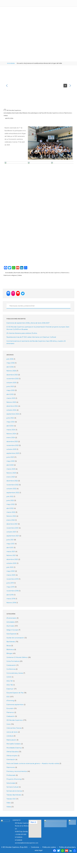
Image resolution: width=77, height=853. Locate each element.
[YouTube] (18, 293)
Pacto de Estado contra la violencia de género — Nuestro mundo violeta (33, 763)
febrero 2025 (11, 402)
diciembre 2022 (12, 481)
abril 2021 (10, 547)
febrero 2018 (11, 603)
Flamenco (10, 712)
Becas (9, 646)
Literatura (10, 736)
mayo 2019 (10, 587)
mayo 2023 (11, 461)
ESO (8, 697)
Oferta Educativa (12, 752)
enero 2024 (11, 437)
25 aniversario (11, 618)
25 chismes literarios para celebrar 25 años (22, 333)
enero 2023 (11, 477)
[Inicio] (4, 63)
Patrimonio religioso (10, 275)
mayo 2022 (11, 504)
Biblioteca (10, 649)
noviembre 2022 (13, 485)
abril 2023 (10, 465)
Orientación (11, 759)
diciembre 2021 (12, 524)
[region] (38, 85)
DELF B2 (10, 685)
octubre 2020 (11, 563)
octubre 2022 (11, 489)
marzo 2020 (11, 575)
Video (9, 803)
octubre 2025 (11, 382)
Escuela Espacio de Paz (36, 113)
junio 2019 (10, 583)
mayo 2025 (11, 390)
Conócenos (35, 847)
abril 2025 (10, 394)
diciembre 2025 (12, 375)
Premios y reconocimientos (17, 771)
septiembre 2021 (13, 536)
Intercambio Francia (14, 728)
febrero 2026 (11, 371)
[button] (6, 85)
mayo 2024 (11, 422)
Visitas (6, 115)
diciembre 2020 (12, 559)
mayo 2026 (11, 363)
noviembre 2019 (12, 579)
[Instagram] (13, 293)
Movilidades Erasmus (14, 748)
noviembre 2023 (13, 445)
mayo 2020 (11, 571)
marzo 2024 (11, 430)
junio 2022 (10, 500)
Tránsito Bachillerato (14, 795)
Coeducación (11, 665)
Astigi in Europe (12, 630)
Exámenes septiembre (15, 704)
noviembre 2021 (12, 528)
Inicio (61, 113)
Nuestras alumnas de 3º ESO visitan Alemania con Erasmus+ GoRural (31, 337)
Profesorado (11, 775)
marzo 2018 (11, 599)
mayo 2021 (10, 544)
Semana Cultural (12, 787)
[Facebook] (8, 293)
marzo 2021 (11, 551)
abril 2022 (10, 508)
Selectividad (11, 783)
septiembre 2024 (13, 414)
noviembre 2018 (13, 591)
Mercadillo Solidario (14, 744)
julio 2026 (10, 359)
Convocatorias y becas (15, 673)
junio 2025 (10, 386)
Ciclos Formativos (13, 661)
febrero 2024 (11, 434)
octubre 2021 (11, 532)
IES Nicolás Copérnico (52, 113)
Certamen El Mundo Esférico (17, 657)
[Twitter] (23, 293)
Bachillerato (24, 113)
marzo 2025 (11, 398)
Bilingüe (9, 653)
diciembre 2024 (12, 406)
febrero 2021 (11, 555)
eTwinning (10, 700)
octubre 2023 (11, 449)
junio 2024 (10, 418)
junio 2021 (10, 540)
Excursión (10, 708)
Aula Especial (11, 634)
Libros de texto (12, 732)
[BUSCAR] (8, 305)
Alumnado (15, 113)
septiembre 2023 (13, 453)
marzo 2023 (11, 469)
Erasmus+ (10, 689)
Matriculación (11, 740)
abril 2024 (10, 426)
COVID (9, 677)
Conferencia (11, 669)
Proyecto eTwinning (14, 779)
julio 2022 (10, 496)
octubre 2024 (11, 410)
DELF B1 (10, 681)
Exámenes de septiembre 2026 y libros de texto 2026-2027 (28, 323)
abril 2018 (10, 595)
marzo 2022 (11, 512)
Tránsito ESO (11, 799)
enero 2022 (11, 520)
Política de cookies (49, 847)
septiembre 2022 (13, 493)
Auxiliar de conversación (15, 638)
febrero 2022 (11, 516)
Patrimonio (67, 113)
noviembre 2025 (13, 379)
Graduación (11, 716)
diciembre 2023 (12, 441)
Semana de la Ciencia (14, 791)
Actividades (11, 63)
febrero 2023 (11, 473)
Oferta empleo (12, 756)
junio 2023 (10, 457)
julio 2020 (10, 567)
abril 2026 (10, 367)
